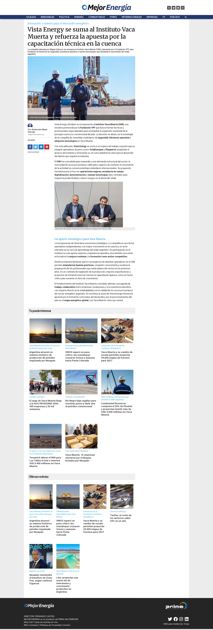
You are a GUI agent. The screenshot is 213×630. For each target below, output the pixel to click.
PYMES (113, 17)
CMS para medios (171, 624)
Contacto (33, 625)
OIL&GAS (31, 17)
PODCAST (175, 17)
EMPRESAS (152, 17)
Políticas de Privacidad (50, 625)
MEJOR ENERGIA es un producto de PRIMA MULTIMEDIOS (51, 619)
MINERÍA (79, 17)
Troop (186, 624)
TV (163, 17)
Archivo (66, 625)
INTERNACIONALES (132, 17)
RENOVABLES (47, 17)
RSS (26, 625)
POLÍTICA (64, 17)
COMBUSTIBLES (96, 17)
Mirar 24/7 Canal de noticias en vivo (41, 622)
